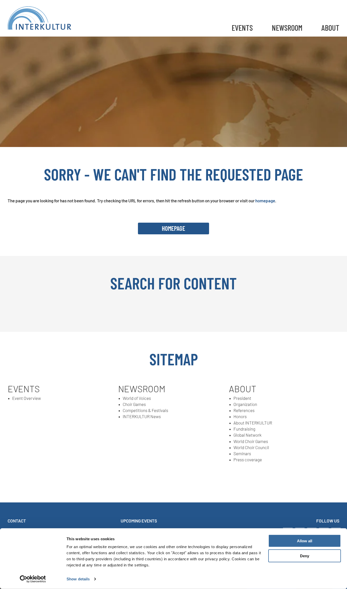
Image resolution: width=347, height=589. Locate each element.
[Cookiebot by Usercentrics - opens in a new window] (33, 579)
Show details (78, 579)
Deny (304, 556)
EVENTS (242, 27)
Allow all (304, 541)
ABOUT (330, 27)
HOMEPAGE (173, 228)
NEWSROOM (287, 27)
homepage (265, 200)
